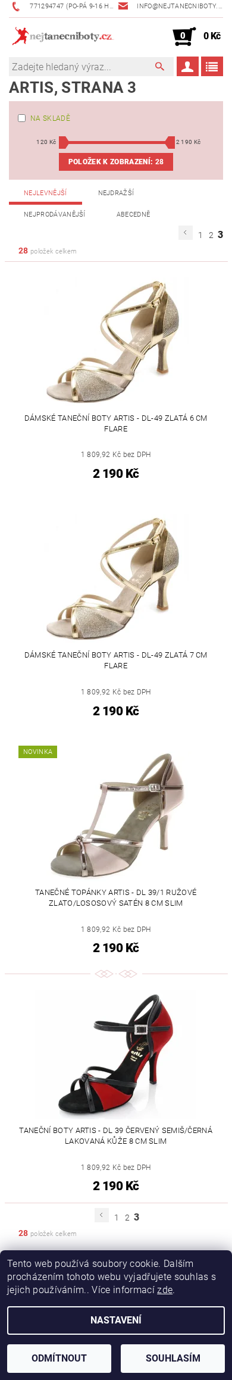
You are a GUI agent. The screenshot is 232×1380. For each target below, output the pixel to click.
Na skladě (50, 118)
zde (165, 1289)
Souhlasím (173, 1358)
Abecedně (134, 214)
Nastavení (116, 1320)
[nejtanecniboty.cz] (62, 36)
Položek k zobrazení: (116, 162)
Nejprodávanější (55, 214)
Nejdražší (116, 193)
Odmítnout (59, 1358)
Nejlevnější (45, 193)
